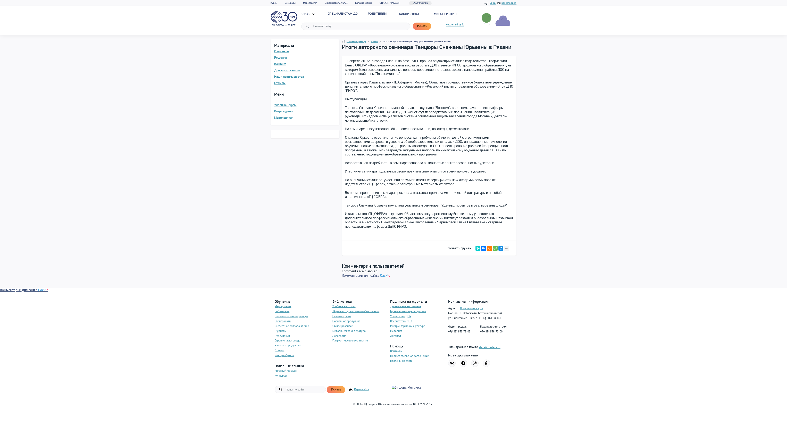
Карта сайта (361, 389)
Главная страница (356, 41)
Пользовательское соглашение (409, 356)
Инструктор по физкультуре (407, 326)
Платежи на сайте (401, 361)
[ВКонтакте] (483, 248)
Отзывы (279, 83)
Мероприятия (310, 3)
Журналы (281, 331)
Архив (374, 41)
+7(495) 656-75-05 (459, 331)
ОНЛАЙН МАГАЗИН (390, 3)
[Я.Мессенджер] (477, 248)
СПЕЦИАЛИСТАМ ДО (343, 14)
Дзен (463, 363)
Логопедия (339, 336)
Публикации (282, 336)
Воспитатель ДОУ (401, 321)
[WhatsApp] (495, 248)
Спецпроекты (283, 321)
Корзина (455, 24)
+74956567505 (420, 3)
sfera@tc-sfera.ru (489, 347)
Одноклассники (486, 363)
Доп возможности (287, 70)
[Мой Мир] (500, 248)
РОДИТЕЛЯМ (377, 14)
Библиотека (409, 14)
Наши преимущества (289, 77)
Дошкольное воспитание (405, 306)
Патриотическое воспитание (350, 340)
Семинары (290, 3)
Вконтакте (452, 363)
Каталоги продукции (287, 345)
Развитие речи (341, 316)
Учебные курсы (285, 105)
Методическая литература (349, 331)
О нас (306, 14)
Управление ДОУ (400, 316)
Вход (493, 3)
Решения (280, 57)
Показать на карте (471, 308)
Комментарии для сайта (366, 276)
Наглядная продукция (346, 321)
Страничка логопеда (287, 340)
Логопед (395, 336)
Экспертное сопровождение (292, 326)
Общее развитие (342, 326)
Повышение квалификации (291, 316)
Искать (422, 26)
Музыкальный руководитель (408, 311)
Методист (396, 331)
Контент (280, 64)
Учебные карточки (344, 306)
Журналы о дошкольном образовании (355, 311)
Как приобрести (284, 355)
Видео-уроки (283, 111)
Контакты (396, 351)
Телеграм (475, 363)
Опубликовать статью (336, 3)
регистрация (509, 3)
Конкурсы (281, 375)
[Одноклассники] (489, 248)
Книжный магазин (286, 370)
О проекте (281, 51)
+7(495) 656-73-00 (491, 331)
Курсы (274, 3)
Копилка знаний (363, 3)
